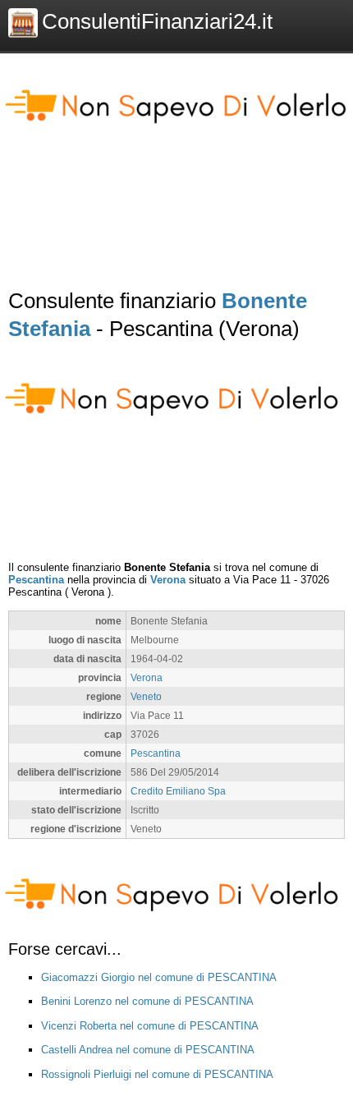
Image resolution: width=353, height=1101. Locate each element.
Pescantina (36, 580)
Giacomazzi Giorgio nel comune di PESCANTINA (159, 977)
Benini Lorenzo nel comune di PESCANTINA (147, 1001)
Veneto (146, 696)
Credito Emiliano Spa (178, 790)
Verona (168, 580)
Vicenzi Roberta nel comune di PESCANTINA (150, 1026)
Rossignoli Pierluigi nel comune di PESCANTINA (157, 1074)
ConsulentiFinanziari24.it (157, 21)
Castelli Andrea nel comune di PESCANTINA (147, 1049)
